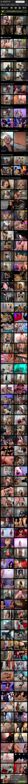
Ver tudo (25, 14)
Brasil (4, 14)
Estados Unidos (7, 37)
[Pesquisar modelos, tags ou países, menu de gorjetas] (26, 5)
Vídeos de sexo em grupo (7, 84)
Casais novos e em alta (7, 154)
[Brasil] (11, 8)
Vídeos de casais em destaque (9, 60)
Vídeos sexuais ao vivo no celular (9, 130)
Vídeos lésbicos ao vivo (7, 107)
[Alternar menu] (1, 2)
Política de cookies (14, 779)
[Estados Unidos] (15, 8)
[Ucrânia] (19, 8)
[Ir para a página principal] (8, 1)
